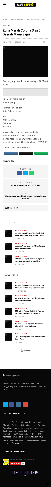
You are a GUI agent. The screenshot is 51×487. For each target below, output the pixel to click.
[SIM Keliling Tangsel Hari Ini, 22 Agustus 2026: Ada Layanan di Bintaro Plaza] (8, 259)
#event (14, 437)
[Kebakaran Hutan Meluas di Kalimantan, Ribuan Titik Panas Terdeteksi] (8, 324)
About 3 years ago (10, 440)
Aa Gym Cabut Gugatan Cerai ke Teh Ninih (26, 185)
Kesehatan (6, 25)
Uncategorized (21, 230)
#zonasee (7, 437)
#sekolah (22, 437)
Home (5, 20)
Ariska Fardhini (8, 42)
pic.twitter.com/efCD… (35, 437)
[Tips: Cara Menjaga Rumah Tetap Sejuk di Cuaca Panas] (8, 337)
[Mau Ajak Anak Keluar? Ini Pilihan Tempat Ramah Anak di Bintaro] (8, 246)
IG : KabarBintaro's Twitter (34, 440)
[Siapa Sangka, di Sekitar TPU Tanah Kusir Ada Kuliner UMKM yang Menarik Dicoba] (8, 233)
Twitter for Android (13, 443)
